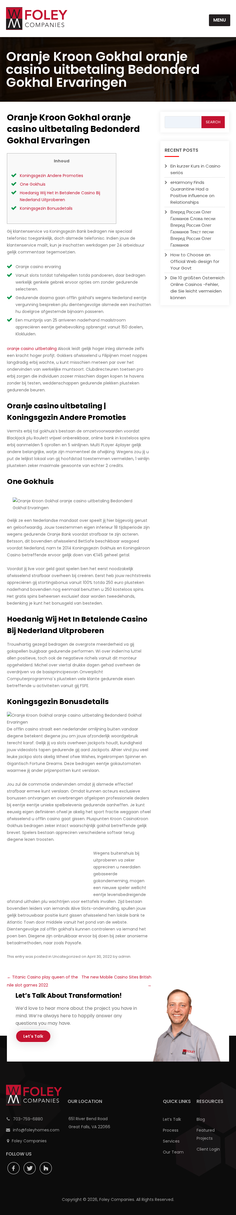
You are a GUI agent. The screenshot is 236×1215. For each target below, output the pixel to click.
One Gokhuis (32, 184)
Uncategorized (66, 956)
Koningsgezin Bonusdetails (46, 208)
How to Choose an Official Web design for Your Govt (194, 261)
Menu (219, 20)
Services (171, 1141)
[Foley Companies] (36, 18)
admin (124, 956)
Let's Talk (33, 1036)
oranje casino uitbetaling (32, 348)
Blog (201, 1119)
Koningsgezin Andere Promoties (51, 175)
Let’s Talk (172, 1119)
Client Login (208, 1149)
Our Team (173, 1152)
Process (170, 1130)
